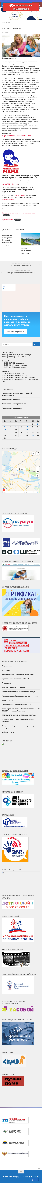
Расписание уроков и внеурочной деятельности (17, 394)
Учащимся (6, 683)
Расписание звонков (11, 399)
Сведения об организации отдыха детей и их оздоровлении (21, 727)
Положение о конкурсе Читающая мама (19, 213)
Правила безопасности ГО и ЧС (15, 679)
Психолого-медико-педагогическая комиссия (18, 720)
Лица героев (7, 700)
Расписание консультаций (14, 404)
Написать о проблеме (15, 332)
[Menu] (39, 4)
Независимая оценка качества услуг (18, 691)
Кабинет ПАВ (8, 732)
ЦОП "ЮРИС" (34, 1176)
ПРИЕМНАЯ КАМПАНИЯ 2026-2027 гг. (19, 715)
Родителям (7, 666)
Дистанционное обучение (13, 687)
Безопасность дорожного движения (18, 674)
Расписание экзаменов (12, 408)
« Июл (4, 441)
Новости (6, 22)
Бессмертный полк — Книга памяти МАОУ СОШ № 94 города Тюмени (21, 710)
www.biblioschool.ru (10, 184)
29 (33, 435)
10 (5, 430)
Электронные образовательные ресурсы (20, 696)
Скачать (6, 215)
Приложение (7, 219)
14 (27, 430)
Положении (20, 195)
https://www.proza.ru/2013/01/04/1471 (17, 136)
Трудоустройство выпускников (16, 704)
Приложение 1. (8, 199)
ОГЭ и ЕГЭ (6, 670)
